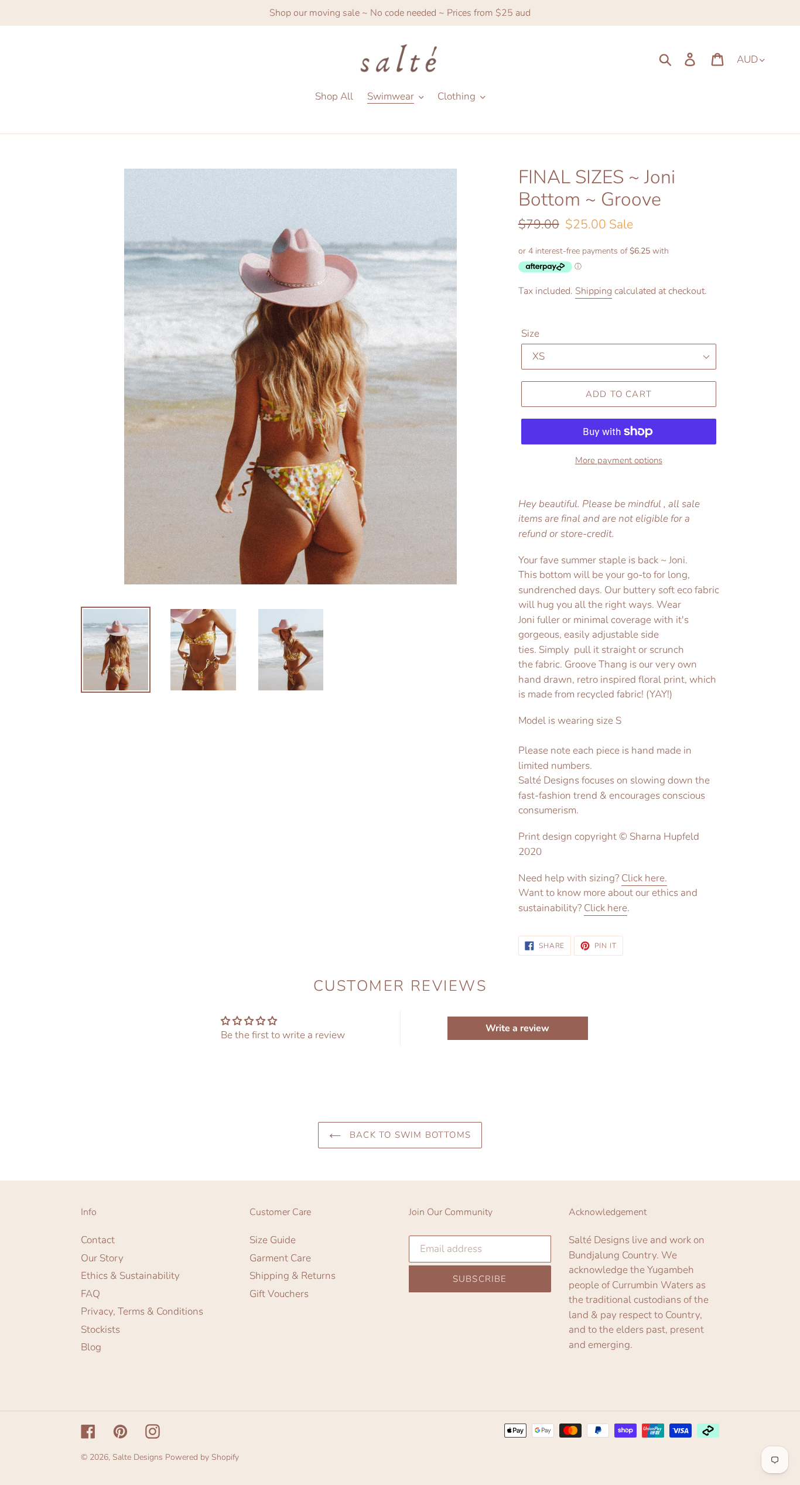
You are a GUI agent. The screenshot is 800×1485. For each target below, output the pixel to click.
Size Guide (272, 1240)
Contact (98, 1240)
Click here (605, 908)
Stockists (100, 1329)
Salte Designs (137, 1457)
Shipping (593, 291)
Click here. (644, 878)
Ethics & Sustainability (130, 1275)
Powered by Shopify (202, 1457)
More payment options (618, 460)
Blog (91, 1347)
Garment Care (280, 1258)
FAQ (90, 1294)
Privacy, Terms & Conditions (142, 1311)
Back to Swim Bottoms (409, 1135)
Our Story (102, 1258)
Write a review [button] (517, 1028)
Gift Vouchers (279, 1294)
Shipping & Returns (292, 1275)
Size (530, 333)
